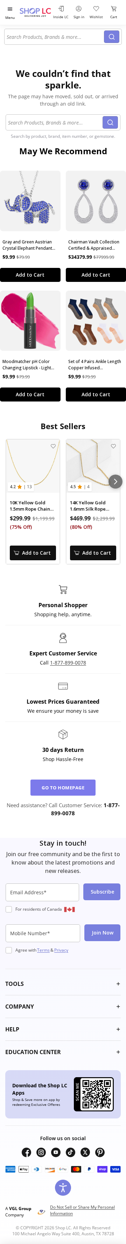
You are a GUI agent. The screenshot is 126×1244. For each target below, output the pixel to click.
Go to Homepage (63, 787)
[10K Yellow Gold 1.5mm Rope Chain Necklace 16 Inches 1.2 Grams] (32, 466)
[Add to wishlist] (53, 446)
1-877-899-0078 (68, 662)
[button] (63, 984)
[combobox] (55, 36)
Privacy (61, 950)
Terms (43, 950)
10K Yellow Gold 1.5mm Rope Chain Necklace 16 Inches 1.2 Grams (31, 506)
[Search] (111, 36)
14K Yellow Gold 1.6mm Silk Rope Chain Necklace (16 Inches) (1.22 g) (91, 506)
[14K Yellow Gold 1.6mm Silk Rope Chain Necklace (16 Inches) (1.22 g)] (93, 466)
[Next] (115, 482)
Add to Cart (30, 274)
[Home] (35, 12)
